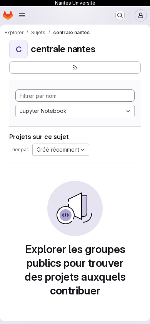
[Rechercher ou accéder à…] (120, 15)
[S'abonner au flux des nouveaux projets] (75, 67)
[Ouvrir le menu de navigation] (22, 15)
